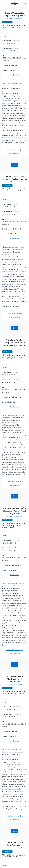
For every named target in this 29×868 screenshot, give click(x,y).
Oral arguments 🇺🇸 (17, 18)
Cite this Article (7, 22)
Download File (14, 75)
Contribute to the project (14, 150)
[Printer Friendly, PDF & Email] (14, 153)
